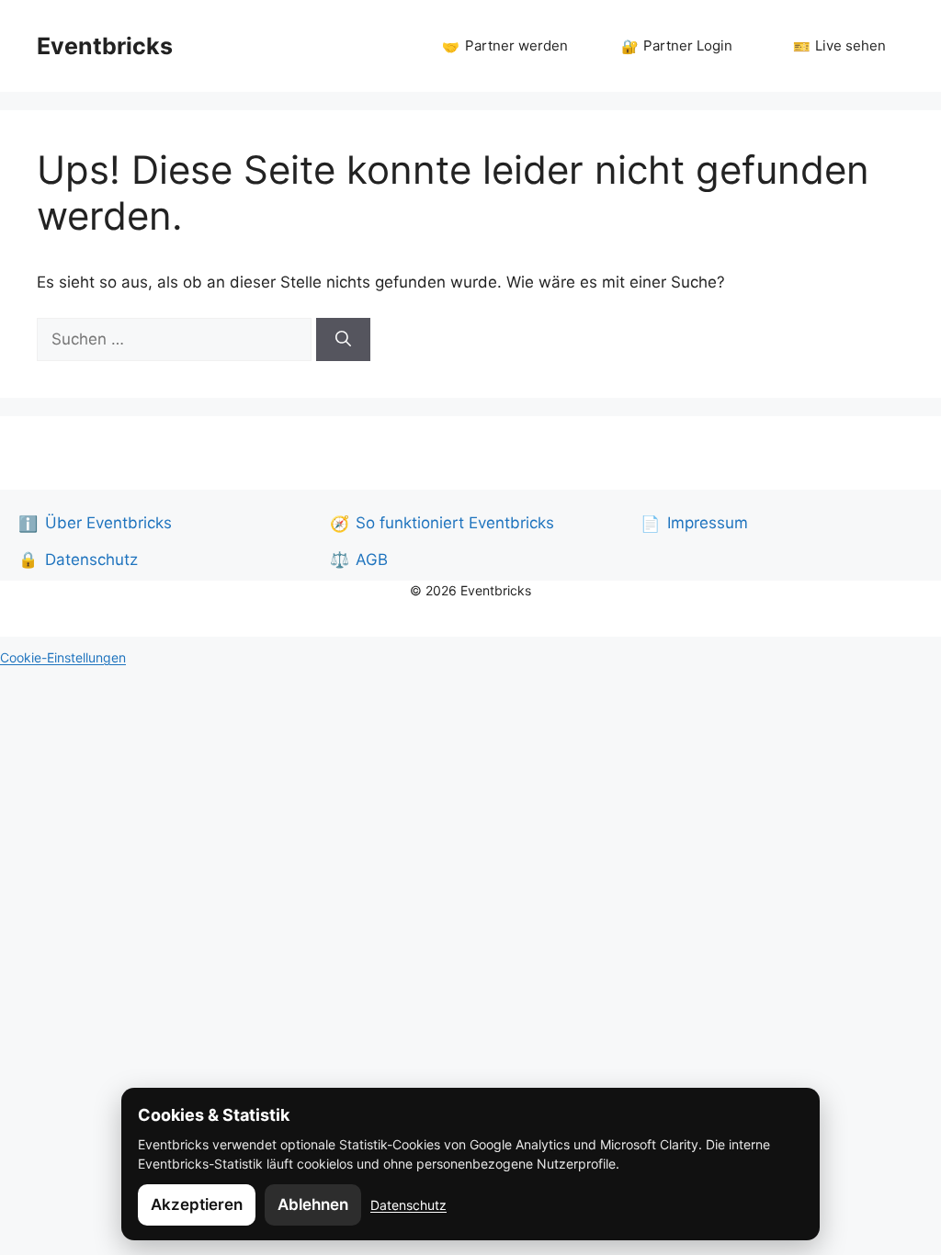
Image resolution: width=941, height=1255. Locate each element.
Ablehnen (313, 1204)
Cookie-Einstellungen (63, 657)
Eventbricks (105, 46)
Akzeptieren (197, 1204)
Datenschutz (408, 1205)
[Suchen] (343, 340)
